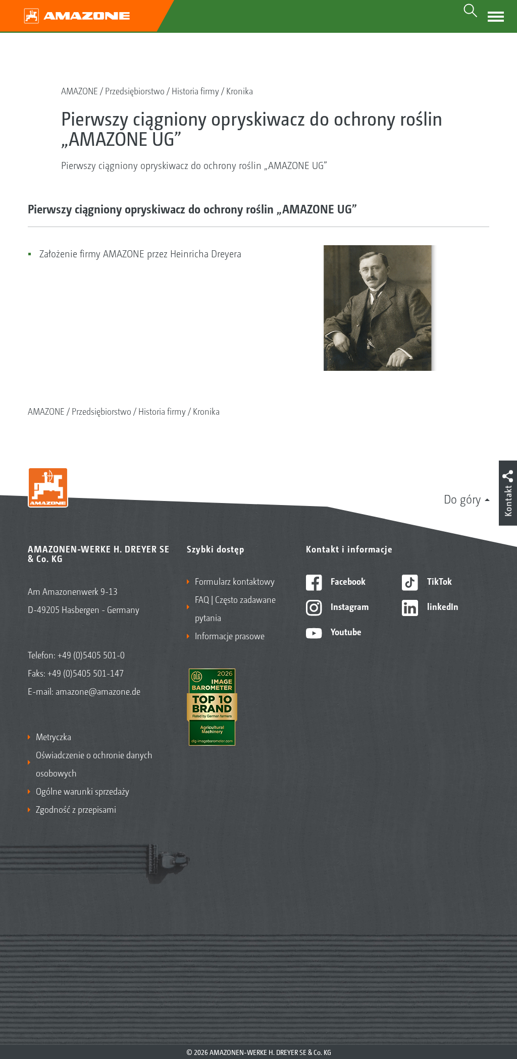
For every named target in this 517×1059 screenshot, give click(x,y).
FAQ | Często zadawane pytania (235, 608)
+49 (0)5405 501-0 (91, 654)
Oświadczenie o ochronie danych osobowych (94, 763)
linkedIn (441, 605)
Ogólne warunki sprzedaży (82, 790)
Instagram (349, 605)
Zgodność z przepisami (76, 808)
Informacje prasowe (230, 635)
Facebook (347, 580)
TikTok (438, 580)
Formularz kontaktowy (235, 580)
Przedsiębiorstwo (135, 90)
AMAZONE (79, 90)
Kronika (239, 90)
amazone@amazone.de (98, 690)
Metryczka (53, 736)
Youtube (345, 631)
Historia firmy (195, 90)
